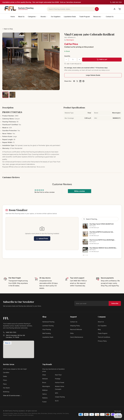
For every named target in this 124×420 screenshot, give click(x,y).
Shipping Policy (75, 325)
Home (13, 16)
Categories (32, 16)
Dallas (5, 376)
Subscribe (114, 303)
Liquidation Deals (70, 16)
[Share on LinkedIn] (80, 81)
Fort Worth (6, 388)
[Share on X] (77, 81)
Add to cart (103, 59)
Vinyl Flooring (46, 329)
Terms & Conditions (104, 337)
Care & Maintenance (76, 337)
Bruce (44, 382)
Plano (5, 384)
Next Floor (58, 375)
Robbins (44, 398)
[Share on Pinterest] (83, 81)
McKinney (6, 392)
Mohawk (45, 378)
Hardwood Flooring (48, 322)
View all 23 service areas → (12, 395)
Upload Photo (43, 238)
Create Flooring (60, 397)
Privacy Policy (102, 341)
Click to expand (52, 87)
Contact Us (109, 16)
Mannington (70, 40)
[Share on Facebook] (74, 81)
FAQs (72, 333)
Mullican (45, 390)
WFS (56, 393)
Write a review (79, 191)
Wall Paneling (46, 333)
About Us (21, 16)
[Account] (114, 9)
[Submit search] (97, 9)
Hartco (44, 394)
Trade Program (84, 16)
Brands (43, 16)
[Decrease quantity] (66, 59)
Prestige (57, 378)
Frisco (5, 380)
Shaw (44, 375)
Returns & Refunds (76, 329)
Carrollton (6, 372)
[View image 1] (5, 95)
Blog (99, 329)
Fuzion (44, 402)
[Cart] (119, 9)
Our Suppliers (55, 16)
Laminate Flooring (48, 325)
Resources (97, 16)
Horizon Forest (59, 382)
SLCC (57, 401)
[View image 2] (12, 95)
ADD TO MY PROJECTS (74, 64)
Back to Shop (8, 29)
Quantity (67, 56)
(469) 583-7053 (11, 332)
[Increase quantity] (79, 59)
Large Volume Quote (93, 75)
